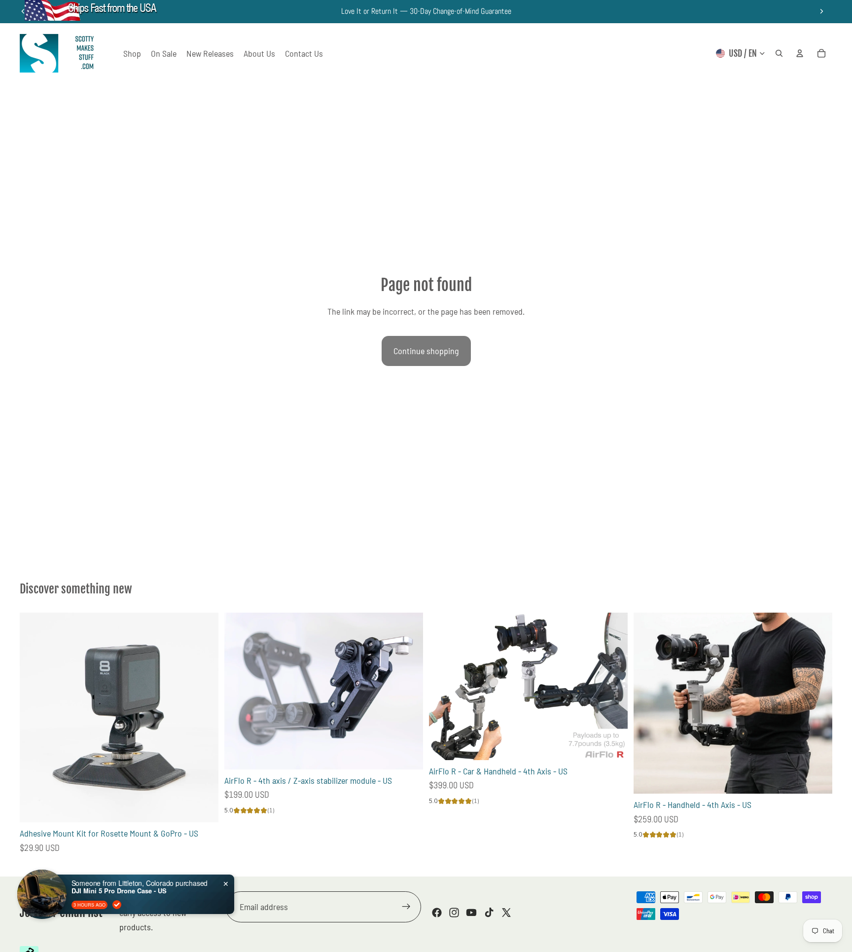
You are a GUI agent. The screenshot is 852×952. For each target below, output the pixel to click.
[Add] (203, 807)
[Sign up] (406, 907)
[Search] (779, 53)
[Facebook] (437, 912)
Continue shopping (426, 350)
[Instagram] (454, 912)
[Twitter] (506, 912)
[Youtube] (471, 912)
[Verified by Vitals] (116, 904)
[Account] (800, 53)
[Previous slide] (239, 691)
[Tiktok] (489, 912)
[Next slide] (821, 11)
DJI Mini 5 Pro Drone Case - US (119, 891)
